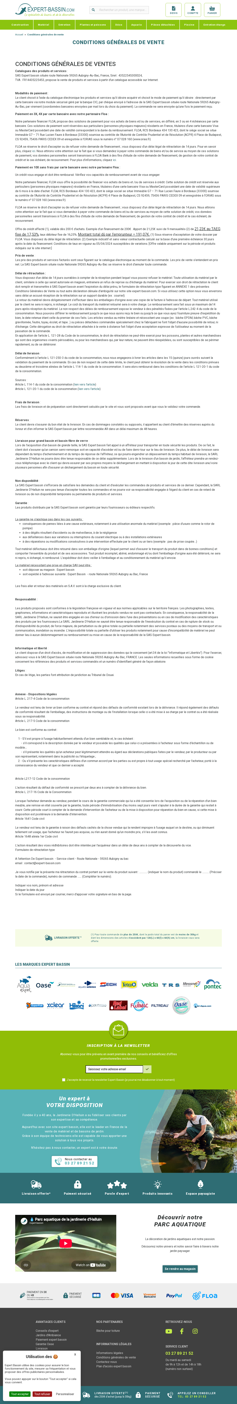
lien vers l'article (84, 384)
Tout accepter (20, 1394)
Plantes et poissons (93, 24)
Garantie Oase (45, 1344)
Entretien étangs (214, 24)
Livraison (42, 1348)
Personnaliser (65, 1394)
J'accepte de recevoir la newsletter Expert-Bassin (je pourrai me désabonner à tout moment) (121, 1079)
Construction (20, 24)
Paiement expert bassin (51, 1339)
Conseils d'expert (47, 1330)
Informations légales (109, 1353)
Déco (118, 24)
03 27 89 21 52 (195, 1396)
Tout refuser (42, 1394)
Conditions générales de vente (116, 1357)
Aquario (136, 24)
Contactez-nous (106, 1362)
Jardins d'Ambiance (48, 1335)
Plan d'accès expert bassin (113, 1366)
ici (33, 151)
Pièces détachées (163, 24)
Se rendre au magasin (180, 1269)
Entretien (65, 24)
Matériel (43, 24)
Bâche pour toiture (108, 1330)
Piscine (189, 24)
